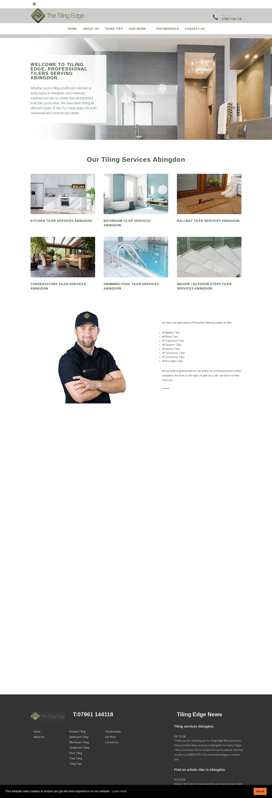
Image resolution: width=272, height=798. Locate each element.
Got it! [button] (260, 791)
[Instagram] (34, 4)
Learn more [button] (119, 791)
